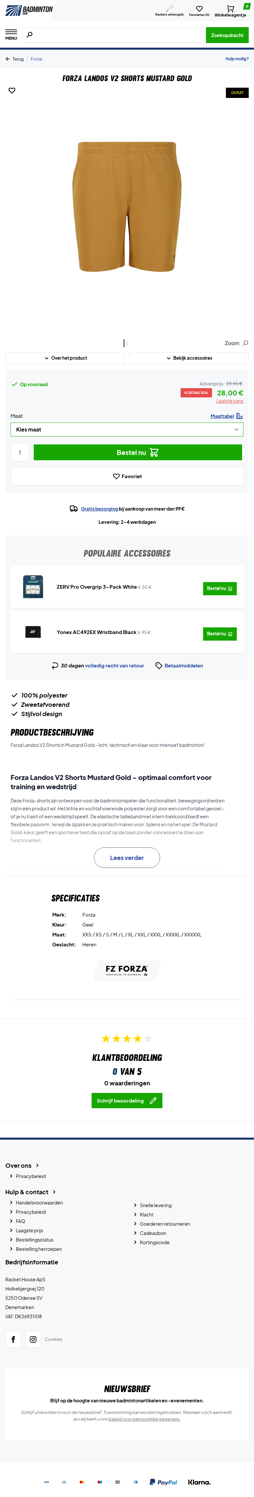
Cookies (54, 1339)
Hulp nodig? (237, 58)
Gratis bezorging (99, 509)
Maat (17, 415)
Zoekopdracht (227, 35)
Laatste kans (229, 401)
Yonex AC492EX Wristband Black (97, 632)
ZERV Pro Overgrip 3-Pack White (97, 586)
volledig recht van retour (114, 665)
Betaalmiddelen (184, 665)
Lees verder (127, 857)
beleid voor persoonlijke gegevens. (144, 1419)
